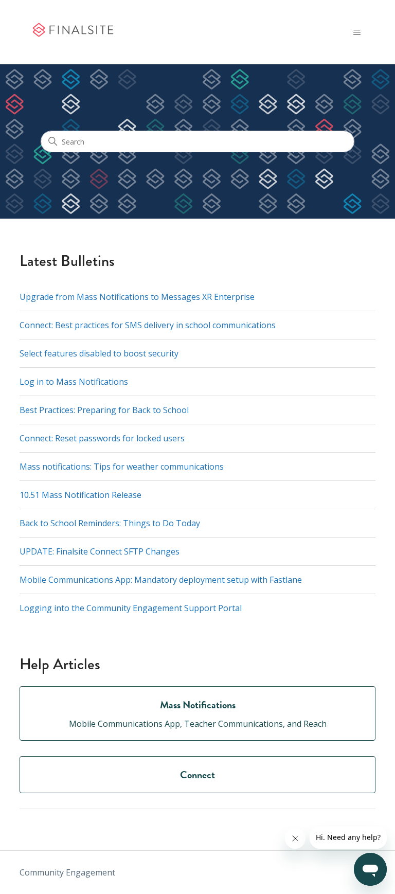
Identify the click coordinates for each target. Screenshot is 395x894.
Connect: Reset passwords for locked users (102, 438)
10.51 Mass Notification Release (80, 494)
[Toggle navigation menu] (357, 32)
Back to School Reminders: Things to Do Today (110, 523)
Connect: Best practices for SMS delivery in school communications (148, 325)
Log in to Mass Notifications (74, 381)
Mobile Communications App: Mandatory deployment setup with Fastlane (161, 579)
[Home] (72, 32)
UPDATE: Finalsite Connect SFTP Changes (99, 551)
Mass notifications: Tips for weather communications (122, 466)
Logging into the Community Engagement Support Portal (131, 608)
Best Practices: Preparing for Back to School (104, 410)
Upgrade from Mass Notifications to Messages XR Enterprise (137, 296)
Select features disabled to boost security (99, 353)
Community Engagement (67, 872)
